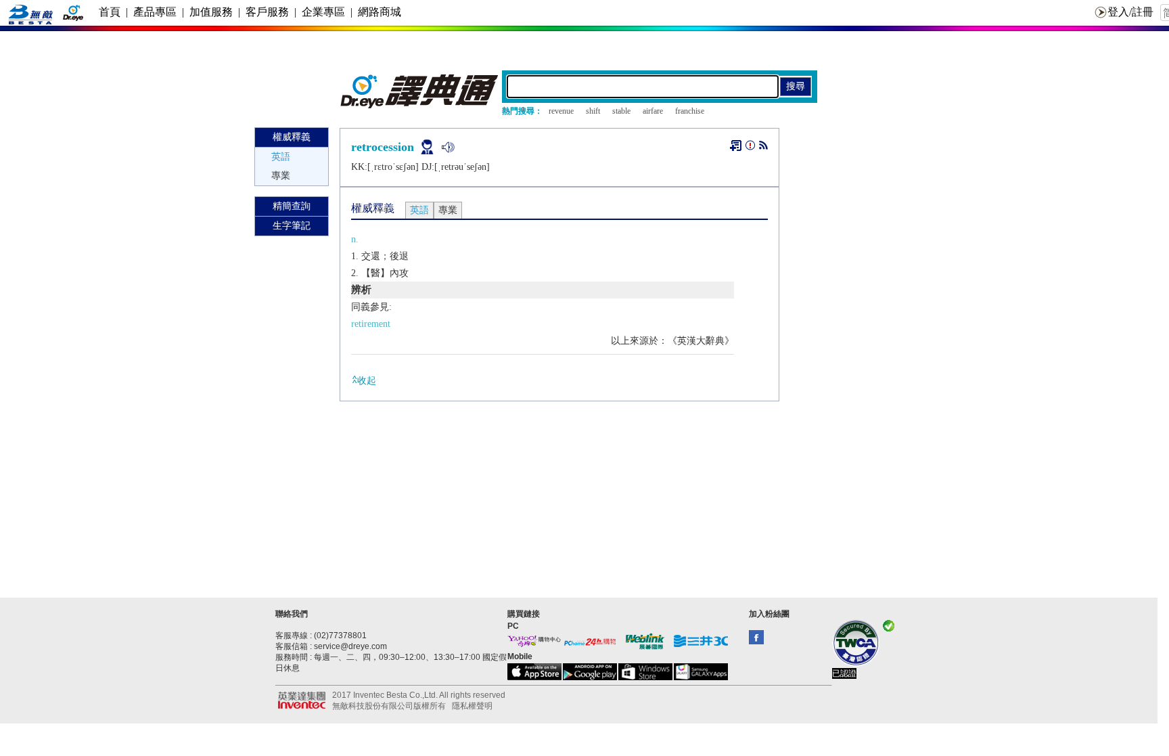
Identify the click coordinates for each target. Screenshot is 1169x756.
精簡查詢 (292, 206)
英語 (280, 157)
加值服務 (211, 12)
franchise (689, 111)
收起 (366, 381)
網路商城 (379, 12)
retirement (370, 324)
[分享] (763, 148)
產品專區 (155, 12)
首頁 (109, 12)
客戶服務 (267, 12)
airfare (653, 111)
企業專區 (323, 12)
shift (593, 111)
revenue (561, 111)
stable (621, 111)
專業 (280, 176)
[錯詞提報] (750, 148)
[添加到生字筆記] (735, 145)
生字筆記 (292, 226)
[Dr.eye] (420, 105)
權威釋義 (292, 137)
